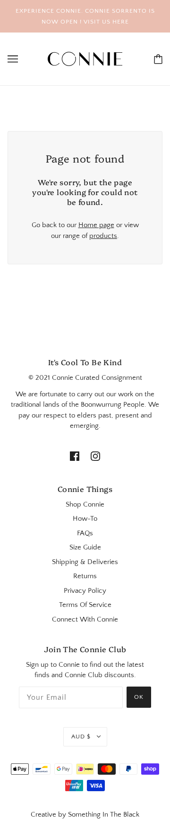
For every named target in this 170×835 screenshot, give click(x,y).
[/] (85, 58)
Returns (85, 576)
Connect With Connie (85, 619)
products (103, 236)
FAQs (85, 533)
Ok (139, 697)
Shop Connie (85, 504)
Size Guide (85, 547)
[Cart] (158, 59)
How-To (85, 519)
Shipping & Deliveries (85, 562)
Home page (96, 225)
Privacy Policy (85, 591)
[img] (74, 456)
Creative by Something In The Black (85, 814)
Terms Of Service (85, 605)
